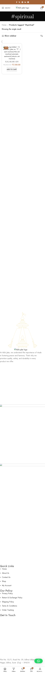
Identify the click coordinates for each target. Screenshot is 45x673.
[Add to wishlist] (17, 49)
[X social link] (19, 2)
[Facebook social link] (16, 2)
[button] (12, 69)
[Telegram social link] (28, 2)
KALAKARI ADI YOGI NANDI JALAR (11, 63)
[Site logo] (22, 7)
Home (4, 25)
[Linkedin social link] (25, 2)
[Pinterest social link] (22, 2)
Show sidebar (10, 36)
